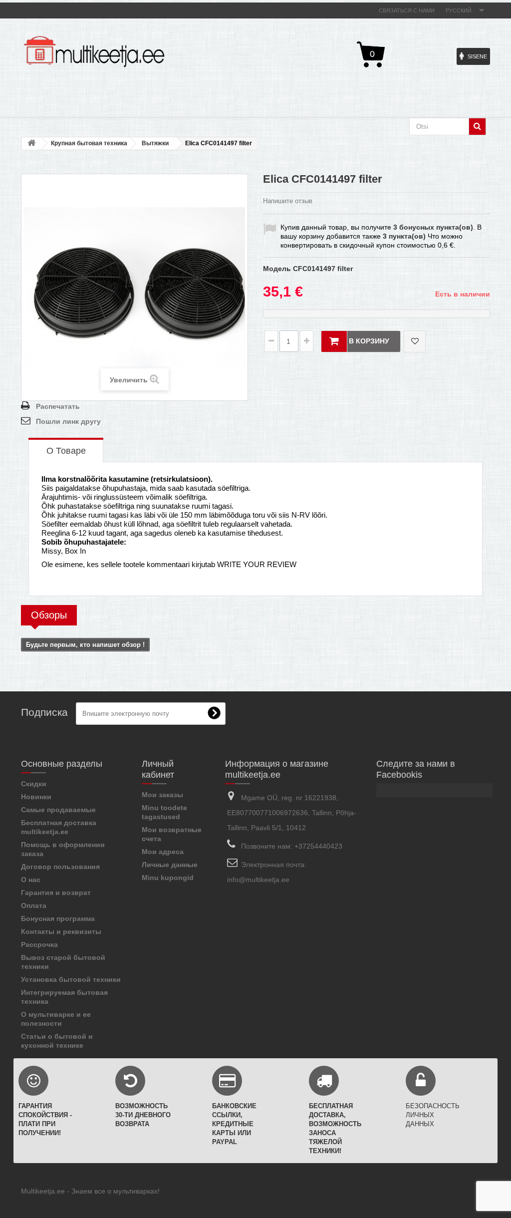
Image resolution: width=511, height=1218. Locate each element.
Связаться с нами (407, 10)
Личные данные (170, 865)
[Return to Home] (31, 143)
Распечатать (58, 406)
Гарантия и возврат (56, 893)
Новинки (36, 797)
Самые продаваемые (58, 810)
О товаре (66, 451)
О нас (30, 880)
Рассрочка (39, 944)
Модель (277, 269)
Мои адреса (163, 852)
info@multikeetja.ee (258, 880)
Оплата (33, 906)
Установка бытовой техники (71, 979)
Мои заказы (162, 795)
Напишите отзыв (287, 201)
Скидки (33, 784)
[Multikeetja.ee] (94, 51)
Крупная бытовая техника (89, 143)
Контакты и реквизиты (61, 931)
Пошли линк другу (68, 421)
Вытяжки (155, 143)
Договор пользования (60, 867)
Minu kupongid (168, 878)
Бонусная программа (58, 918)
